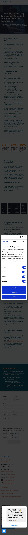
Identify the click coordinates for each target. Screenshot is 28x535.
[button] (4, 531)
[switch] (24, 272)
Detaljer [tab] (14, 241)
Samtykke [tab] (5, 241)
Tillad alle (14, 287)
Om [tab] (23, 241)
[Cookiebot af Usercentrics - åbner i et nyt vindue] (20, 237)
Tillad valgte (14, 292)
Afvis (14, 296)
